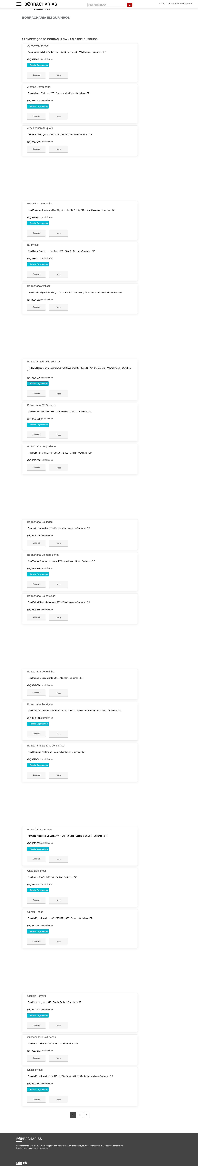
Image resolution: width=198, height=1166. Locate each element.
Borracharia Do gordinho (41, 446)
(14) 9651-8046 (34, 100)
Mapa (58, 75)
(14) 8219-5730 (34, 843)
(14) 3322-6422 (34, 759)
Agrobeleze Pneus (38, 45)
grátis (189, 3)
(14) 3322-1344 (34, 1009)
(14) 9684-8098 (34, 377)
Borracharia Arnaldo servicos (44, 361)
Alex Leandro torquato (40, 128)
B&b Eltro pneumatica (39, 203)
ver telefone (47, 59)
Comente (36, 75)
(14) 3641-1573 (34, 925)
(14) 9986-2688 (34, 718)
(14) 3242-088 (33, 685)
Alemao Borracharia (38, 86)
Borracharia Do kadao (40, 521)
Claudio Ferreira (36, 995)
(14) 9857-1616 (34, 1051)
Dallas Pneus (35, 1069)
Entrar (161, 3)
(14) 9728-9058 (34, 419)
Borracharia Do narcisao (41, 596)
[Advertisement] (80, 28)
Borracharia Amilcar (38, 286)
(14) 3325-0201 (34, 535)
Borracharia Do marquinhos (43, 554)
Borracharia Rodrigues (40, 704)
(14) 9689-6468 (34, 609)
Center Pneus (35, 911)
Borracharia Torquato (39, 829)
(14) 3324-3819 (34, 300)
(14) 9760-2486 (34, 142)
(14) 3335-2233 (34, 258)
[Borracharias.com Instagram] (19, 1151)
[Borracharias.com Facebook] (17, 1151)
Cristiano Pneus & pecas (41, 1037)
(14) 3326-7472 (34, 217)
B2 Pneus (33, 244)
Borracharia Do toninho (40, 671)
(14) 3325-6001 (34, 460)
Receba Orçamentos (38, 65)
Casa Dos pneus (37, 870)
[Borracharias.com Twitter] (18, 1151)
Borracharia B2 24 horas (41, 405)
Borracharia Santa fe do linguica (45, 745)
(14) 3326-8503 (34, 568)
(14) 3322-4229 (34, 59)
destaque (180, 3)
